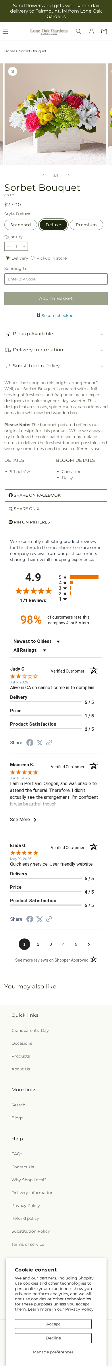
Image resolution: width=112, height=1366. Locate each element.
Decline (53, 1338)
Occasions (21, 1043)
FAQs (16, 1153)
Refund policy (25, 1218)
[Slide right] (68, 175)
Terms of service (27, 1244)
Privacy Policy (79, 1309)
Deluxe (53, 224)
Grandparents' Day (30, 1030)
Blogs (17, 1117)
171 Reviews (38, 600)
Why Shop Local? (29, 1179)
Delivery (20, 258)
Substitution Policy (30, 1231)
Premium (86, 224)
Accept (53, 1324)
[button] (78, 31)
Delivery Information (32, 1192)
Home (9, 51)
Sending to (24, 269)
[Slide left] (43, 175)
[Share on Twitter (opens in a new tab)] (39, 742)
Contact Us (22, 1167)
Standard (20, 224)
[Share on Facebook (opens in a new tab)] (29, 743)
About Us (20, 1069)
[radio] (80, 577)
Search (18, 1105)
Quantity (13, 236)
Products (20, 1056)
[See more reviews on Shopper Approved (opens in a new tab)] (49, 743)
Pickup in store (51, 258)
